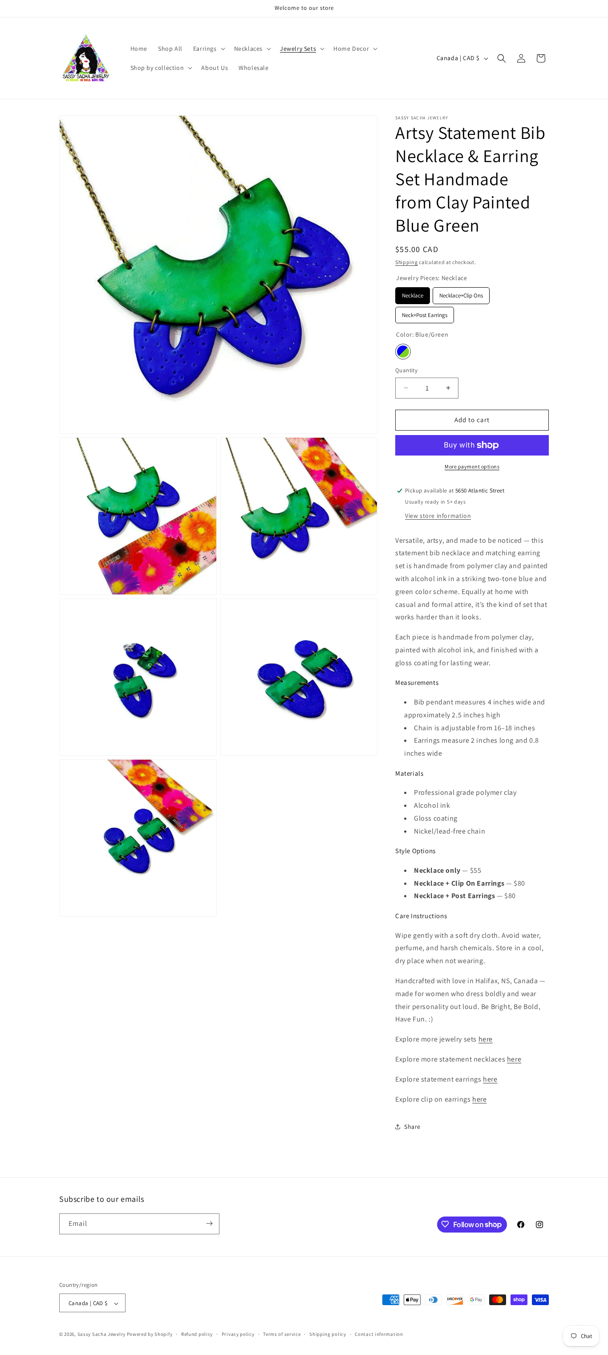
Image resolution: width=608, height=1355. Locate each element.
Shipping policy (327, 1334)
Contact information (379, 1334)
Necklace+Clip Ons (461, 293)
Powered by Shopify (150, 1334)
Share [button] (412, 1127)
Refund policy (197, 1334)
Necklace (413, 293)
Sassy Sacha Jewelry (101, 1334)
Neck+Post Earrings (424, 313)
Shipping (406, 262)
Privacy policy (238, 1334)
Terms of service (281, 1334)
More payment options (472, 466)
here (485, 1039)
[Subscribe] (209, 1223)
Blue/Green (403, 351)
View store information (438, 516)
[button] (208, 48)
